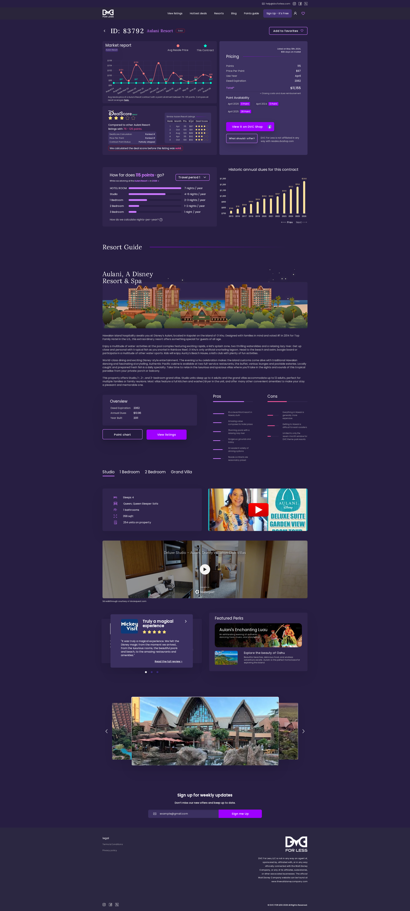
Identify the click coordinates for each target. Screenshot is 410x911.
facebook (300, 3)
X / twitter (306, 3)
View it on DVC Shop (247, 127)
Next (299, 222)
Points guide (251, 13)
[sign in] (295, 13)
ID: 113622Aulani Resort (188, 140)
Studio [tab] (108, 472)
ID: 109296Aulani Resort (188, 126)
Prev (290, 222)
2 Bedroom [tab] (155, 472)
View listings (174, 13)
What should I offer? (242, 138)
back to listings (104, 31)
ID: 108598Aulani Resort (188, 130)
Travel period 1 (189, 177)
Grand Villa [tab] (181, 472)
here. (126, 100)
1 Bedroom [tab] (130, 472)
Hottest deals (198, 13)
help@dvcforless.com (278, 4)
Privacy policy (109, 850)
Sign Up (277, 13)
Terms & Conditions (112, 844)
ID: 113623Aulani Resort (188, 133)
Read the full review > (169, 661)
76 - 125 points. (132, 129)
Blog (234, 13)
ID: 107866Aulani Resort (188, 136)
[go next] (303, 731)
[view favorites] (303, 13)
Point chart (122, 435)
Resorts (219, 13)
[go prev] (106, 731)
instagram (294, 3)
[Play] (258, 509)
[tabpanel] (205, 541)
